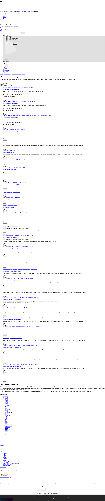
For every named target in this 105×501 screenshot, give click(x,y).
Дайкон (6, 402)
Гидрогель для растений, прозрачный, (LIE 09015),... (11, 184)
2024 (6, 64)
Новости (4, 455)
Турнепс (6, 422)
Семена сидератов (9, 45)
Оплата (4, 16)
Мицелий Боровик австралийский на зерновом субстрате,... (12, 299)
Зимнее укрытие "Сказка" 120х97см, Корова (10, 199)
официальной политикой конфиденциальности (46, 483)
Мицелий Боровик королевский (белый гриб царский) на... (12, 319)
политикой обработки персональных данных (25, 11)
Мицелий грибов (9, 42)
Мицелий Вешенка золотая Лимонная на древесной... (11, 328)
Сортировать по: (3, 83)
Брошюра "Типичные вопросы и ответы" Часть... (11, 89)
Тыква (6, 423)
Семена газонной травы (10, 47)
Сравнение (2, 20)
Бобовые (6, 400)
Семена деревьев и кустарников (12, 43)
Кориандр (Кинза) (8, 432)
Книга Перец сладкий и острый (8, 143)
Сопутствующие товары (10, 48)
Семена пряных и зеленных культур (12, 38)
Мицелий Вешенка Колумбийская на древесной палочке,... (12, 347)
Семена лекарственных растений (12, 39)
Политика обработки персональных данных (11, 463)
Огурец (6, 411)
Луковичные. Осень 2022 (16, 74)
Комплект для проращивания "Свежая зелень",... (10, 214)
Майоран (6, 439)
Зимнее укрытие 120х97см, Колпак (8, 207)
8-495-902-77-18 (3, 22)
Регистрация (5, 5)
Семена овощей (8, 37)
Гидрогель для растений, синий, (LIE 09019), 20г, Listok (11, 192)
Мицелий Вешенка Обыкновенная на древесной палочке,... (12, 366)
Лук (5, 407)
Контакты (4, 14)
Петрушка (7, 443)
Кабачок (6, 403)
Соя (5, 420)
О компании (5, 13)
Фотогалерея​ (5, 458)
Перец (6, 414)
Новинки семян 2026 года (10, 49)
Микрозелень (7, 409)
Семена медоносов (9, 46)
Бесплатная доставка (6, 461)
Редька (6, 417)
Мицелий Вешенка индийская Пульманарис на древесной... (12, 338)
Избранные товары (4, 21)
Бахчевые (6, 399)
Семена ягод (8, 40)
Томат (6, 421)
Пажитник (7, 441)
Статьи (4, 456)
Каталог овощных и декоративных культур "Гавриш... (11, 131)
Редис (6, 416)
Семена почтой (5, 462)
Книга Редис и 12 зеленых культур (8, 152)
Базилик (6, 428)
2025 (6, 65)
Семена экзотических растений (11, 44)
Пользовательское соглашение (8, 464)
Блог (3, 18)
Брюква (6, 401)
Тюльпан (23, 74)
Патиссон (6, 413)
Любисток (7, 438)
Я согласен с (23, 11)
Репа (6, 418)
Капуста (6, 404)
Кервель (6, 431)
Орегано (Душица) (8, 440)
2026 (6, 66)
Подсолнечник (7, 415)
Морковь (6, 410)
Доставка (4, 17)
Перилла (6, 442)
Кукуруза (6, 406)
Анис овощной (7, 427)
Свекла (6, 419)
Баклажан (6, 398)
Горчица (6, 429)
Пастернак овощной (8, 412)
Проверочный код (40, 494)
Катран (6, 430)
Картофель (7, 405)
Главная (1, 74)
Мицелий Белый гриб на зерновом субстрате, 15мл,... (11, 280)
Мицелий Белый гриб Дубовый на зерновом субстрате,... (12, 271)
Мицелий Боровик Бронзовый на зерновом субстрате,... (11, 309)
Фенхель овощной (8, 424)
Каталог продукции (9, 36)
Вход (1, 5)
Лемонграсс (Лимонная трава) (10, 437)
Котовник (6, 433)
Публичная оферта (6, 465)
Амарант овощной (8, 426)
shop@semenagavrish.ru (4, 472)
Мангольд (7, 408)
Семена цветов (8, 41)
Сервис (4, 15)
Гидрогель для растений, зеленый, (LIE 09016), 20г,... (11, 169)
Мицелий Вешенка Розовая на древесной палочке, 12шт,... (12, 375)
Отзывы (4, 460)
